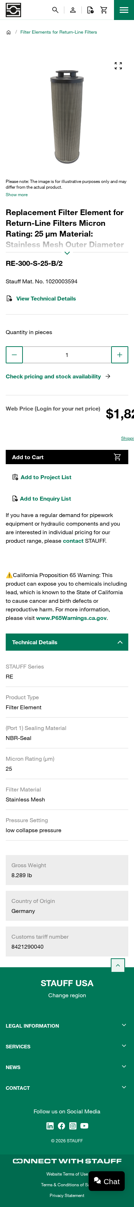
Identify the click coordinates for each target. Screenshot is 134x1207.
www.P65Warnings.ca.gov (71, 617)
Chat (112, 1181)
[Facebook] (61, 1126)
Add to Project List (46, 477)
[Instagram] (73, 1126)
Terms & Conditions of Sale (67, 1184)
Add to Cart (28, 457)
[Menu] (124, 10)
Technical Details (35, 642)
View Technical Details (46, 298)
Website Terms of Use (67, 1174)
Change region (67, 995)
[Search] (55, 10)
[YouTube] (84, 1126)
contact (73, 540)
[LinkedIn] (50, 1126)
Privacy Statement (67, 1195)
